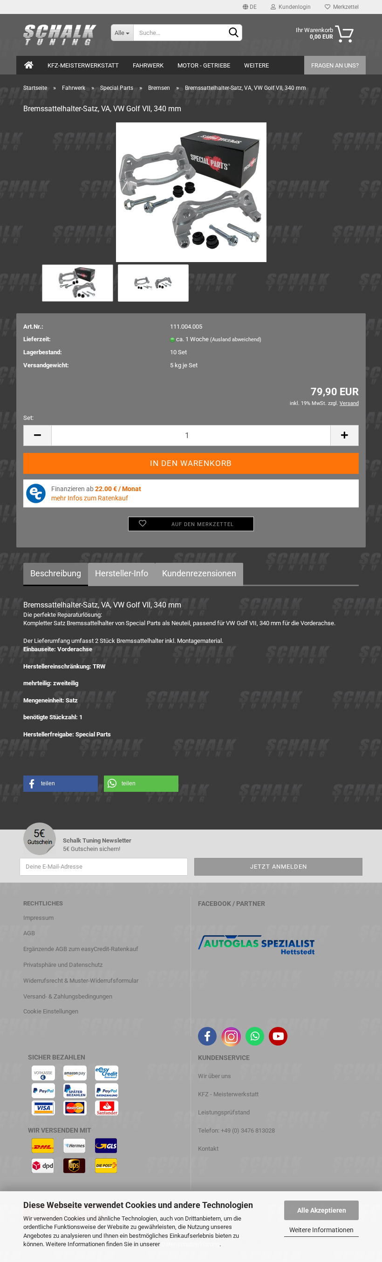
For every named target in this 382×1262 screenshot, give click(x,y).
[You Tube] (278, 1036)
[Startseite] (29, 65)
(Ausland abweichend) (235, 340)
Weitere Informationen (321, 1230)
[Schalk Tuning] (60, 35)
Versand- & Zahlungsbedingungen (67, 996)
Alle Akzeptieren (321, 1210)
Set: (28, 417)
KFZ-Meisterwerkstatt (83, 65)
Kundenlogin (293, 7)
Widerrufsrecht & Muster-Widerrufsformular (80, 980)
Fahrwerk (148, 65)
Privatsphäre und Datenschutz (62, 964)
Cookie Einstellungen (50, 1011)
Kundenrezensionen (199, 573)
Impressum (38, 917)
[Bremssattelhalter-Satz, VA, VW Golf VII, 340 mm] (191, 192)
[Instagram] (231, 1036)
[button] (60, 784)
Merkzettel (344, 7)
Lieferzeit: (37, 339)
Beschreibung (55, 573)
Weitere (256, 65)
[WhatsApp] (255, 1036)
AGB (29, 933)
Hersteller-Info (121, 573)
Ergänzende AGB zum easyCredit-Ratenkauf (80, 948)
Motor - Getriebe (203, 65)
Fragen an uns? (335, 65)
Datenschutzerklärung (190, 1244)
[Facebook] (207, 1036)
